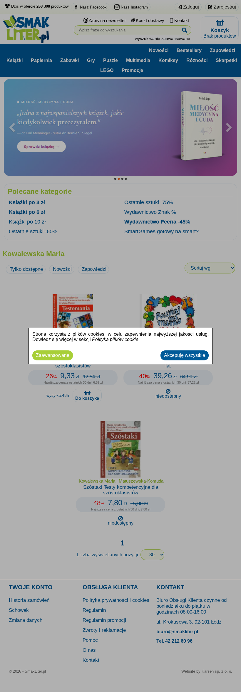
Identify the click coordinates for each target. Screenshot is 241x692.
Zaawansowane (52, 355)
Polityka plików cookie (115, 339)
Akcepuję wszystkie (184, 355)
